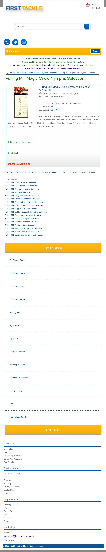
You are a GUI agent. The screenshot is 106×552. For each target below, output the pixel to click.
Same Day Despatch (13, 459)
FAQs (6, 508)
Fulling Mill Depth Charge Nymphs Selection (24, 235)
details (78, 103)
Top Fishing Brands (18, 417)
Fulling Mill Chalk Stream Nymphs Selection (24, 205)
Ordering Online (11, 505)
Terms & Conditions (12, 473)
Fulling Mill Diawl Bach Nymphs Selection (23, 218)
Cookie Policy (9, 490)
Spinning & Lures (17, 364)
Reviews (7, 493)
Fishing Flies (15, 312)
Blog (6, 514)
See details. (79, 62)
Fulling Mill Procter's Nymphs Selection (22, 189)
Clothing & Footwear (19, 378)
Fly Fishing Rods (17, 260)
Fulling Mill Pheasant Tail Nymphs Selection (24, 202)
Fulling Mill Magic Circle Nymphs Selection (23, 228)
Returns (7, 480)
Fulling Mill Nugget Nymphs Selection (21, 209)
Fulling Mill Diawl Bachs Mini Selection (21, 186)
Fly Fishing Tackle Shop (16, 72)
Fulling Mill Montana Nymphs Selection (22, 222)
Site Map (7, 483)
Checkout (96, 8)
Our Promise (9, 462)
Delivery (7, 477)
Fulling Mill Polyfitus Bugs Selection (20, 225)
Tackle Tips (8, 511)
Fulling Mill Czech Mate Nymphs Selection (23, 215)
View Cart (96, 4)
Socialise (7, 518)
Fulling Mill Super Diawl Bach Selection (22, 231)
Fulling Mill (46, 90)
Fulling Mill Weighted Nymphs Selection (22, 195)
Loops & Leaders (17, 352)
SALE (12, 404)
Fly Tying (14, 338)
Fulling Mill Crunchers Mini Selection (20, 182)
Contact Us (8, 521)
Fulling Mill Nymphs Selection (17, 192)
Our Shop (8, 452)
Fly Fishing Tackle (17, 299)
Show (95, 51)
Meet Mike (8, 449)
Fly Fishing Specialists (13, 455)
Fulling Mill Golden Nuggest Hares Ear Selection (26, 212)
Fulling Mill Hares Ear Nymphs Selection (22, 199)
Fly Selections (34, 72)
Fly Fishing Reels (17, 273)
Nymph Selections (49, 72)
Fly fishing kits (16, 391)
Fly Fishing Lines (17, 286)
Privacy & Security (11, 487)
